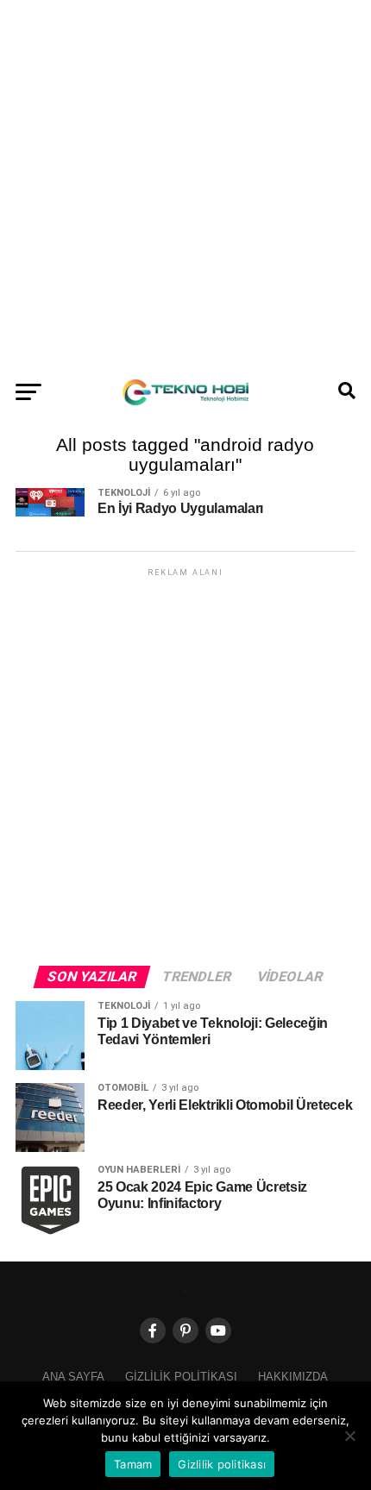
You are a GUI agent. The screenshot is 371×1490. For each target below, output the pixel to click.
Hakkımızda (293, 1376)
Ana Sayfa (73, 1376)
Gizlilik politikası (181, 1376)
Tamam (133, 1464)
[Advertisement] (185, 185)
